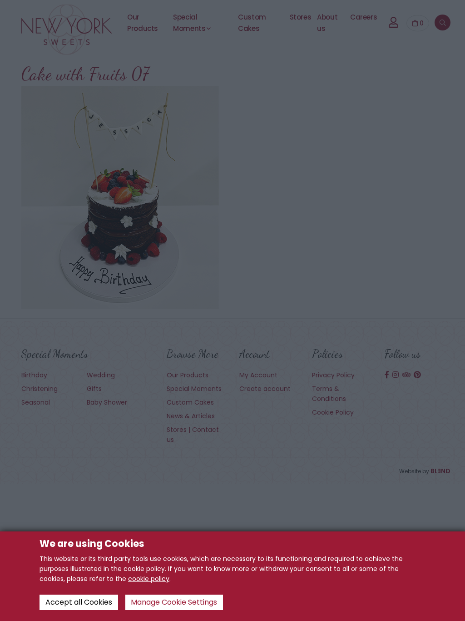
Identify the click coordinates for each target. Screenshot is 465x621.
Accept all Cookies (78, 602)
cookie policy (148, 578)
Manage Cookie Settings (174, 602)
